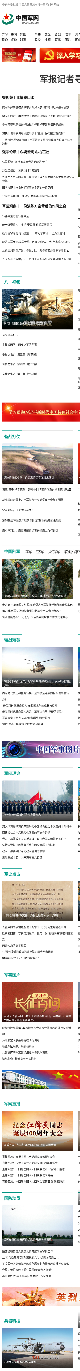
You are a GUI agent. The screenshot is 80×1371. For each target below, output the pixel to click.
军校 (37, 39)
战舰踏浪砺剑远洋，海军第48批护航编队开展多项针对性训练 (37, 683)
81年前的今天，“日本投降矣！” (20, 958)
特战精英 (12, 640)
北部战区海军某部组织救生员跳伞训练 (25, 1052)
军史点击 (12, 874)
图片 (68, 39)
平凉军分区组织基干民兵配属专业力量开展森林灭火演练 (35, 1264)
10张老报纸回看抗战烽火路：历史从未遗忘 (27, 951)
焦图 (23, 34)
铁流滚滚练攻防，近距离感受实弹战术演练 (29, 477)
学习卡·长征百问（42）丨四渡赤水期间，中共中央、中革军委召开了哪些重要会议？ (37, 1018)
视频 (47, 39)
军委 (37, 34)
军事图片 (12, 975)
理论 (5, 39)
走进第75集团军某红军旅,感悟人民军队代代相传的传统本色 (37, 605)
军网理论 (12, 773)
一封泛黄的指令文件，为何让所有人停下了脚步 (32, 915)
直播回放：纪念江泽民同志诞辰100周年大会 (30, 1145)
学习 (5, 34)
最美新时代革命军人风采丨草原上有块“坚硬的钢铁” (32, 711)
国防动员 (12, 1198)
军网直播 (12, 1104)
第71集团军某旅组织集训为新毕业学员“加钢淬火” (31, 611)
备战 (58, 34)
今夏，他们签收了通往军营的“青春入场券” (27, 1270)
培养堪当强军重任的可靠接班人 (22, 814)
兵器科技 (12, 1327)
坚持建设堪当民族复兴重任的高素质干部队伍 (29, 845)
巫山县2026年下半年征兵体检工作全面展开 (28, 1276)
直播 (58, 39)
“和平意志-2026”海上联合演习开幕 (22, 724)
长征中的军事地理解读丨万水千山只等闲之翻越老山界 (34, 927)
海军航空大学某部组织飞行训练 (21, 1040)
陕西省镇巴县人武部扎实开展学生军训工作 (27, 1251)
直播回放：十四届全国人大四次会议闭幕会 (27, 1175)
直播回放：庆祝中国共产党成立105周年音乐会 (30, 1163)
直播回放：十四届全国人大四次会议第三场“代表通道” (33, 1181)
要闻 (14, 34)
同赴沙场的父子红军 (14, 945)
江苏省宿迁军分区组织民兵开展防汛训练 (28, 1239)
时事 (23, 39)
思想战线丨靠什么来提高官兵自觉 (22, 857)
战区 (47, 34)
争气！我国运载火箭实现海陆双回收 (25, 323)
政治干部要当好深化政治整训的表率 (23, 851)
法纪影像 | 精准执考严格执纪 (19, 1059)
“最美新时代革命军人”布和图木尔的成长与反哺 (29, 705)
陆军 (68, 34)
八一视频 (12, 282)
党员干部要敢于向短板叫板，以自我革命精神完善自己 (34, 839)
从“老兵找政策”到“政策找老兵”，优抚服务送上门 (30, 1257)
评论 (14, 39)
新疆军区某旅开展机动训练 (18, 1046)
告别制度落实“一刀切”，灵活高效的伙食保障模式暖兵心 (35, 617)
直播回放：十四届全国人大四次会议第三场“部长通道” (33, 1169)
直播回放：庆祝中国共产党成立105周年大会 (28, 1156)
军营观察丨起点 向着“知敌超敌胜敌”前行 (26, 718)
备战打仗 (12, 436)
